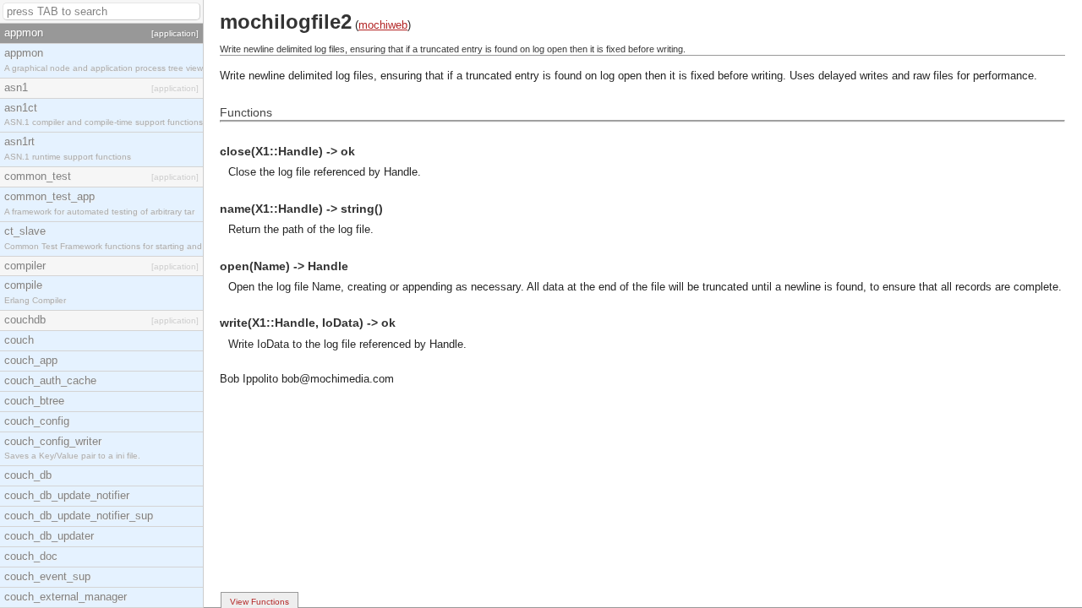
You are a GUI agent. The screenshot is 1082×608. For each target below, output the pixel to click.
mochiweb (382, 25)
